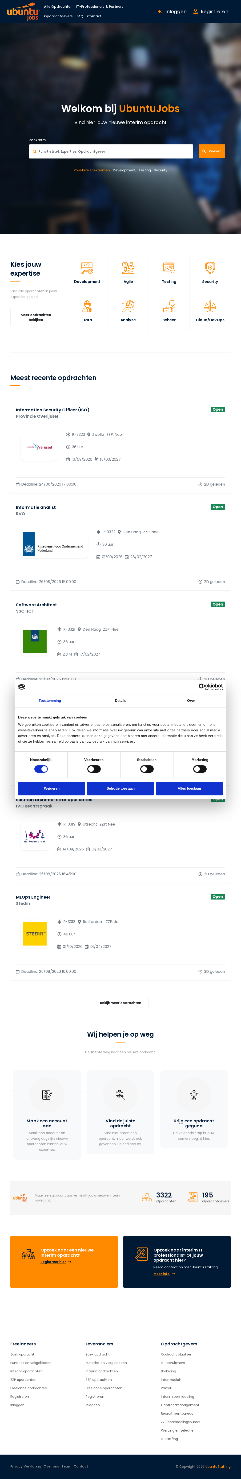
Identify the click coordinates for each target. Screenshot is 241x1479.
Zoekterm (37, 140)
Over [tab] (191, 701)
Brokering (168, 1371)
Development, (124, 170)
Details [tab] (120, 701)
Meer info (161, 1273)
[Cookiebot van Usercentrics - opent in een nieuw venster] (202, 687)
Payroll (166, 1388)
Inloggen (176, 11)
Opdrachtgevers (58, 16)
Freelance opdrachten (28, 1388)
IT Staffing (169, 1439)
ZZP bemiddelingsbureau (181, 1422)
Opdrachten (166, 1201)
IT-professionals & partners (100, 6)
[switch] (94, 769)
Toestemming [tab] (50, 701)
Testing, (145, 170)
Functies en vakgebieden (31, 1362)
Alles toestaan (189, 788)
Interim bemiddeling (177, 1396)
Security (160, 170)
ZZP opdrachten (23, 1379)
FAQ (79, 16)
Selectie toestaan (121, 788)
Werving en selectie (177, 1430)
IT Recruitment (173, 1362)
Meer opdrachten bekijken (36, 317)
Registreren (214, 11)
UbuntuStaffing (218, 1466)
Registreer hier (53, 1261)
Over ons (51, 1466)
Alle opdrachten (58, 6)
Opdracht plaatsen (176, 1354)
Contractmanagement (180, 1405)
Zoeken (214, 151)
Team (66, 1466)
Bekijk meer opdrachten (120, 1002)
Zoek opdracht (22, 1354)
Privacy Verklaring (25, 1466)
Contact (94, 16)
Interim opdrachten (26, 1371)
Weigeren (52, 788)
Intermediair (171, 1379)
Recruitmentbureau (177, 1413)
